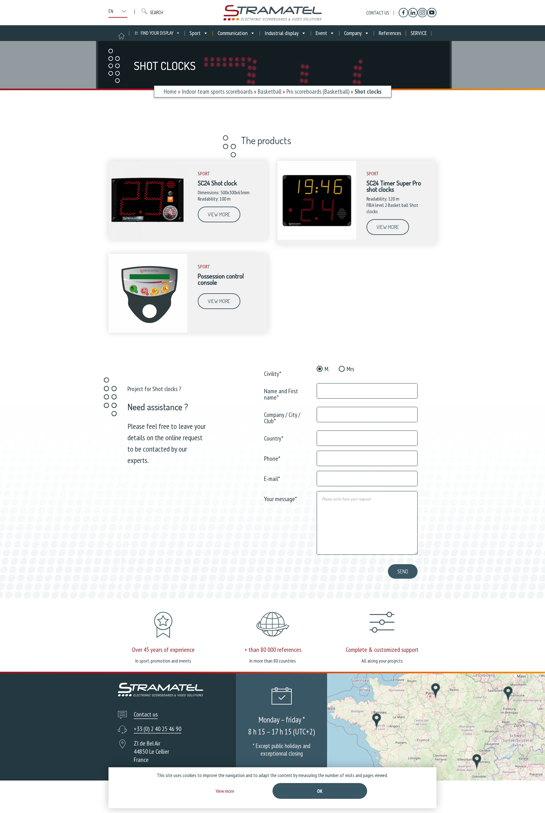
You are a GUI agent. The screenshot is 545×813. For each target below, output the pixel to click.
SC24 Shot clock (217, 183)
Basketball (269, 91)
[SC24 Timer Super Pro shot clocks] (316, 238)
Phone (272, 458)
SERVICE (419, 33)
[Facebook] (403, 12)
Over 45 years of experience (163, 650)
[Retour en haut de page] (528, 796)
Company (353, 33)
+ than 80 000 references (272, 650)
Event (321, 33)
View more (219, 214)
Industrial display (282, 33)
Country (274, 438)
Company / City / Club (282, 417)
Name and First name (281, 394)
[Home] (272, 12)
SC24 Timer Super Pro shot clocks (393, 186)
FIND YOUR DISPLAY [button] (157, 33)
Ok (320, 791)
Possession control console (221, 279)
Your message (280, 498)
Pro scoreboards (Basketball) (317, 91)
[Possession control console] (147, 331)
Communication (233, 33)
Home (170, 91)
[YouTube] (432, 12)
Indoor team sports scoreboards (217, 91)
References (390, 33)
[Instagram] (422, 12)
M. (327, 369)
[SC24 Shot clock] (147, 238)
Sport (195, 33)
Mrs (350, 369)
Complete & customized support (382, 650)
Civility (272, 373)
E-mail (272, 478)
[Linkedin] (413, 12)
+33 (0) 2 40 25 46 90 (157, 729)
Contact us (377, 12)
